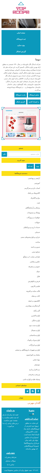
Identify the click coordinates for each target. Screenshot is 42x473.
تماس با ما (10, 464)
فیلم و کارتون (35, 286)
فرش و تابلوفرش (34, 281)
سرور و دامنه (35, 247)
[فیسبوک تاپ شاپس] (38, 391)
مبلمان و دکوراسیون (33, 355)
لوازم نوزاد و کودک (33, 340)
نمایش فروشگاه (34, 95)
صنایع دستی (36, 252)
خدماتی (37, 232)
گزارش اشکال (21, 52)
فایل (38, 276)
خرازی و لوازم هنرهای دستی (30, 237)
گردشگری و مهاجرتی (32, 306)
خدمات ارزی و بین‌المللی (31, 227)
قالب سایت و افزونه (33, 291)
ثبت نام (30, 166)
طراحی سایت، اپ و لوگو (31, 257)
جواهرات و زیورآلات (33, 217)
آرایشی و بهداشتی (34, 178)
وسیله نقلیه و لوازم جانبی (31, 379)
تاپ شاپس (17, 470)
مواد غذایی (36, 360)
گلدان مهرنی (34, 403)
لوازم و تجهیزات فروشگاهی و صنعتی (27, 350)
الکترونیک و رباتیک (34, 193)
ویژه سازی (21, 45)
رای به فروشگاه (20, 95)
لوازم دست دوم (34, 325)
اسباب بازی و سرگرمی (32, 188)
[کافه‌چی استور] (21, 23)
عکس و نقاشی (35, 262)
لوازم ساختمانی (34, 335)
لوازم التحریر (35, 315)
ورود (37, 166)
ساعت (37, 242)
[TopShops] (21, 8)
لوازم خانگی (36, 320)
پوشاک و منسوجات (33, 213)
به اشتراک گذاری (34, 102)
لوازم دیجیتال (35, 330)
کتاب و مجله (36, 296)
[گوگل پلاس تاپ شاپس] (32, 391)
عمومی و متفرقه (34, 266)
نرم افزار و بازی (34, 369)
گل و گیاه (37, 311)
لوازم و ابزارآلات (34, 345)
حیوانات (37, 222)
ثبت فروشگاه (21, 39)
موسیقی (37, 365)
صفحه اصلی (21, 33)
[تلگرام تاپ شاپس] (27, 391)
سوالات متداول (11, 461)
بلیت (38, 203)
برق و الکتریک (35, 198)
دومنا (37, 59)
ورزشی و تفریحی (34, 374)
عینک (38, 271)
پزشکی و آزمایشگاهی (32, 208)
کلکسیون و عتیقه (34, 301)
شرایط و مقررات (10, 457)
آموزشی (37, 183)
